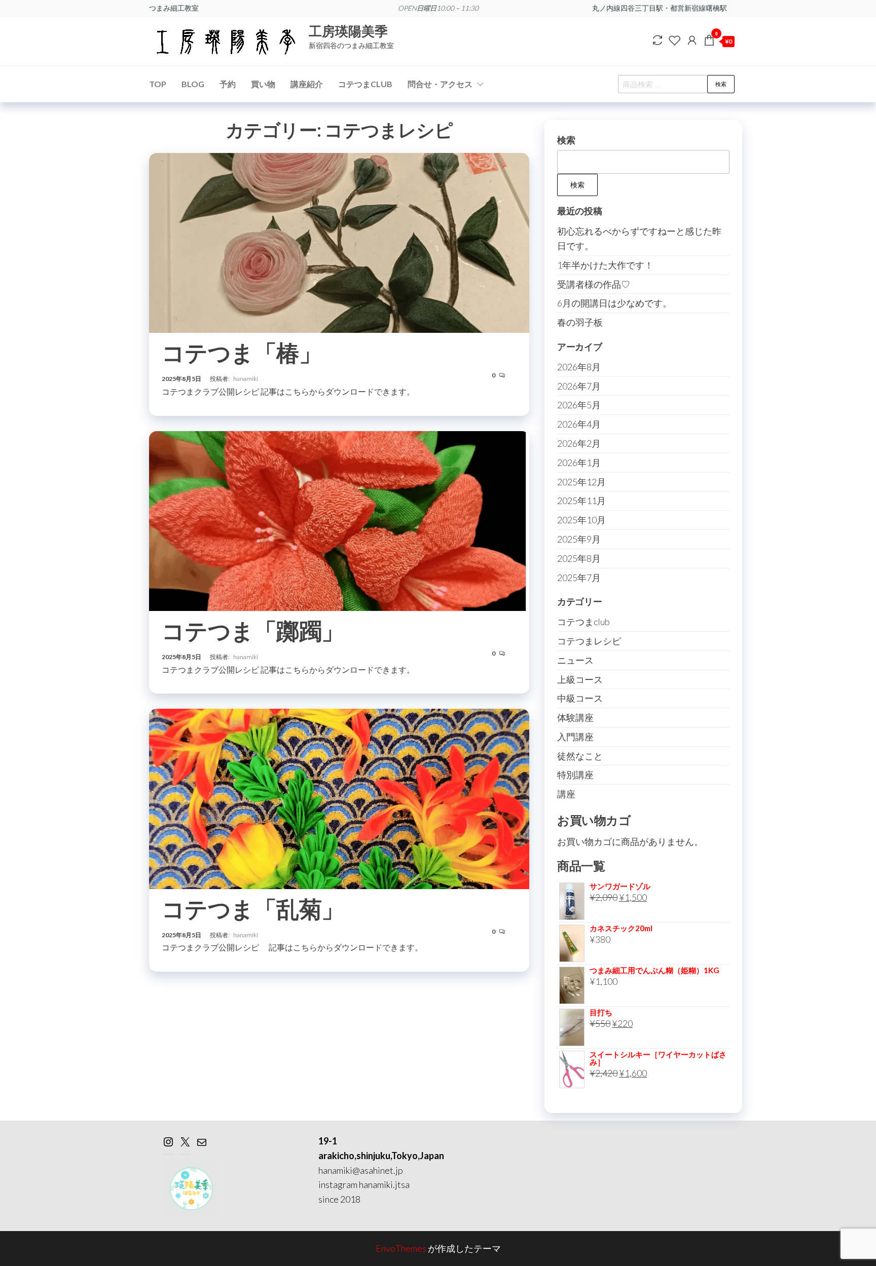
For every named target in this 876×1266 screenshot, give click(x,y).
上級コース (580, 679)
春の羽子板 (580, 322)
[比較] (657, 40)
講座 (566, 793)
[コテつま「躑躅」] (339, 519)
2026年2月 (579, 443)
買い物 (263, 84)
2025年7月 (579, 577)
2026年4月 (579, 424)
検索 (720, 84)
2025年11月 (581, 500)
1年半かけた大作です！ (605, 265)
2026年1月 (579, 462)
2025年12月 (581, 481)
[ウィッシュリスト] (674, 40)
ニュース (575, 660)
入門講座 (575, 736)
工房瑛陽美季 (348, 31)
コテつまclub (583, 621)
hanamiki (245, 378)
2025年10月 (581, 519)
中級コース (580, 698)
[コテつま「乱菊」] (339, 797)
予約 (228, 84)
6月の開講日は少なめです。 (614, 303)
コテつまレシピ (589, 640)
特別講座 (575, 774)
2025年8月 (579, 558)
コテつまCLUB (365, 84)
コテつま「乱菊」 (253, 909)
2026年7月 (579, 386)
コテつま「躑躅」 (253, 630)
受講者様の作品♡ (593, 284)
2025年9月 (579, 539)
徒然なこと (580, 755)
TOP (157, 84)
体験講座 (575, 717)
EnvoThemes (401, 1248)
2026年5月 (579, 404)
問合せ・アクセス (440, 84)
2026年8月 (579, 366)
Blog (192, 84)
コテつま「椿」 (241, 352)
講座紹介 (306, 84)
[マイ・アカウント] (692, 40)
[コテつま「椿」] (339, 241)
